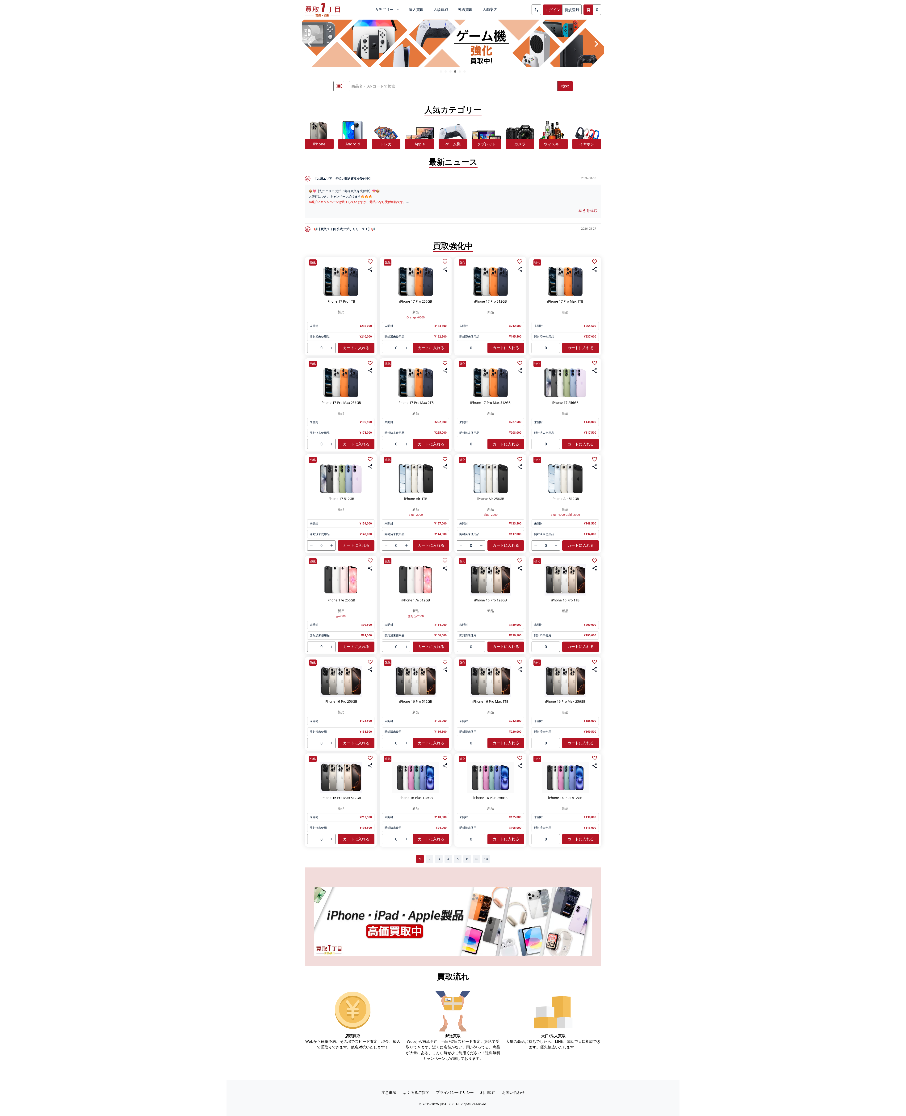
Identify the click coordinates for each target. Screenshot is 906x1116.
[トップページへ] (322, 10)
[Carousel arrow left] (310, 44)
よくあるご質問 (416, 1092)
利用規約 (487, 1092)
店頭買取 (440, 9)
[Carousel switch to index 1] (441, 71)
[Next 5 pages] (476, 859)
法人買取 (416, 9)
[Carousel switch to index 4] (455, 71)
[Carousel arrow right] (596, 44)
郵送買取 (465, 9)
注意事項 (388, 1092)
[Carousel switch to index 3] (450, 71)
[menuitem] (387, 10)
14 (486, 859)
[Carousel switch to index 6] (464, 71)
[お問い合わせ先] (536, 9)
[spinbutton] (321, 347)
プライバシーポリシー (455, 1092)
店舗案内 (489, 9)
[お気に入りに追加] (370, 261)
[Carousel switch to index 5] (460, 71)
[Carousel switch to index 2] (446, 71)
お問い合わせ (513, 1092)
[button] (311, 348)
